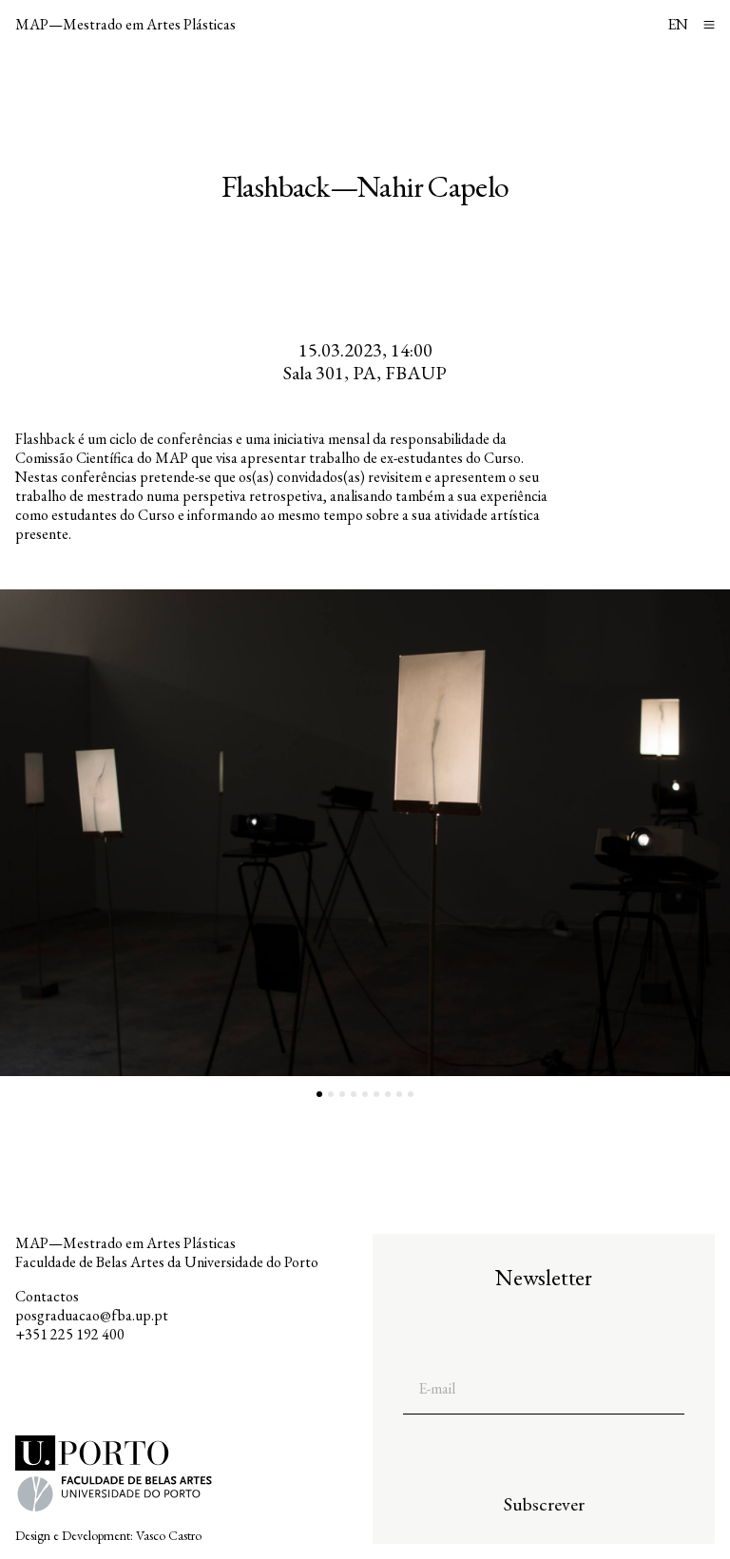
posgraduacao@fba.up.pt (91, 1315)
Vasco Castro (169, 1535)
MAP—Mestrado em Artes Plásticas (125, 24)
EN (677, 24)
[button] (182, 832)
